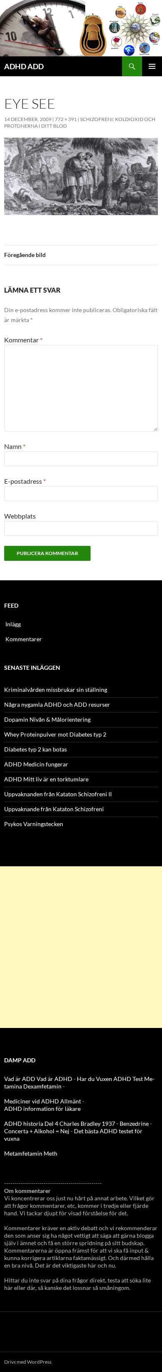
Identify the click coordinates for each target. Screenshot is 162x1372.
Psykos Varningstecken (33, 823)
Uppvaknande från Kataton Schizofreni (54, 808)
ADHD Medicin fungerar (36, 764)
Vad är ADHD (54, 1078)
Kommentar (23, 340)
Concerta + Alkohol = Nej (36, 1130)
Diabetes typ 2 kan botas (35, 749)
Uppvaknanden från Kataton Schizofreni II (58, 794)
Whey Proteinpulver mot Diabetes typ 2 (55, 734)
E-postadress (25, 481)
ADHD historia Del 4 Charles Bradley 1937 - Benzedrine (76, 1123)
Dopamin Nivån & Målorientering (47, 719)
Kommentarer (23, 638)
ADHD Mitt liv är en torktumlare (46, 779)
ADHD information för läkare (42, 1108)
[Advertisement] (81, 947)
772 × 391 (66, 119)
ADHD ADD (24, 66)
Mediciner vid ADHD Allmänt (42, 1101)
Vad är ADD (19, 1078)
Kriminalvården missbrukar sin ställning (55, 689)
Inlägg (13, 624)
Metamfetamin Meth (30, 1153)
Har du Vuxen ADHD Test (110, 1078)
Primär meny (152, 66)
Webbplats (20, 516)
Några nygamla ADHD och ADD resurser (57, 704)
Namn (14, 446)
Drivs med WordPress (28, 1362)
